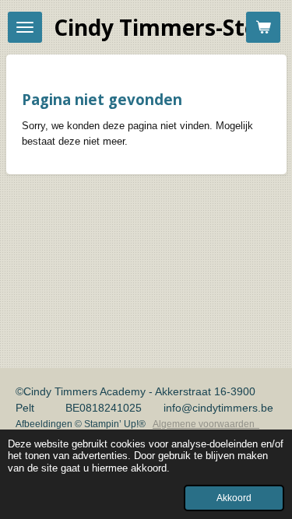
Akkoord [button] (234, 498)
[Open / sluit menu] (25, 27)
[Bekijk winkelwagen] (263, 27)
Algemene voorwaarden (206, 424)
